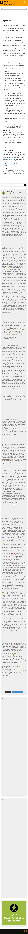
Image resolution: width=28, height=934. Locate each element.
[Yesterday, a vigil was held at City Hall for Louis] (14, 382)
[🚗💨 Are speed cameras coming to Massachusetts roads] (14, 357)
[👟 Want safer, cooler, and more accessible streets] (14, 332)
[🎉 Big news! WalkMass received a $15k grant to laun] (14, 505)
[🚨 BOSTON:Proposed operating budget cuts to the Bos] (14, 604)
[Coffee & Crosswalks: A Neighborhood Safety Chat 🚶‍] (14, 456)
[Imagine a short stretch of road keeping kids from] (14, 480)
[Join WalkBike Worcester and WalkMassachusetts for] (14, 234)
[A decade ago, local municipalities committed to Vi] (14, 579)
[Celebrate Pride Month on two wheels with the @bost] (14, 628)
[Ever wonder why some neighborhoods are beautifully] (14, 653)
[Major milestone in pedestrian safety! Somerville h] (14, 209)
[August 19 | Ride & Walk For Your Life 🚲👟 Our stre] (14, 258)
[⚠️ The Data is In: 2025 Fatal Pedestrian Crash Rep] (14, 554)
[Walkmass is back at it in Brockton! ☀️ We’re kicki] (14, 678)
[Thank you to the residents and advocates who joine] (14, 530)
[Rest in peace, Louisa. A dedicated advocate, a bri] (14, 406)
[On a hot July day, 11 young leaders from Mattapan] (14, 283)
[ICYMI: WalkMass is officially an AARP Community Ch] (14, 431)
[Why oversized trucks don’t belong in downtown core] (14, 308)
